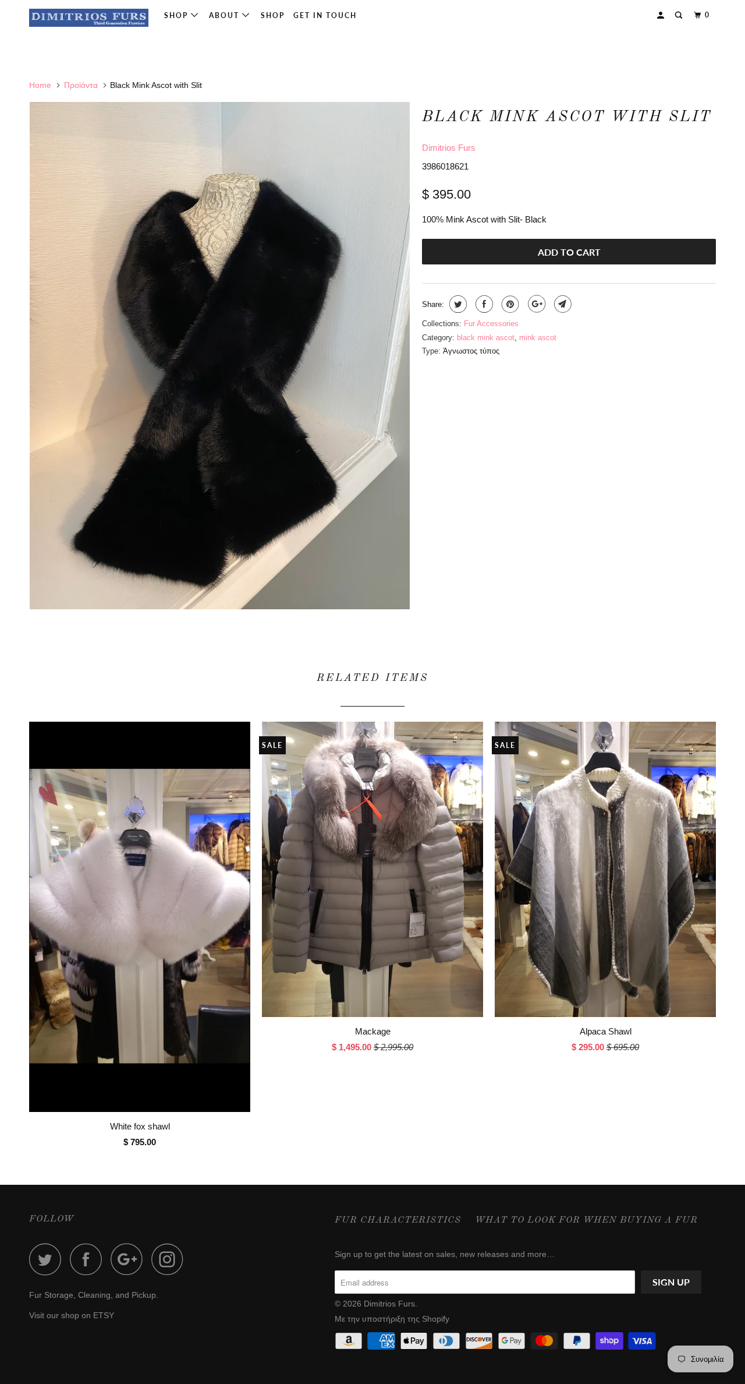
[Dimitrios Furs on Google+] (130, 1259)
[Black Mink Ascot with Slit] (219, 355)
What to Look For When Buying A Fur (586, 1220)
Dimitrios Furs (449, 148)
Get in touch (325, 15)
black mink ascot (486, 337)
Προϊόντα (81, 85)
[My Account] (662, 15)
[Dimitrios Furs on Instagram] (170, 1259)
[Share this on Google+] (535, 304)
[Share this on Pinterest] (509, 304)
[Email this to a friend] (561, 304)
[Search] (680, 15)
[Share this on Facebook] (483, 304)
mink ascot (537, 337)
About (225, 15)
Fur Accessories (491, 323)
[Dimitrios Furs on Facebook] (89, 1259)
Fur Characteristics (398, 1220)
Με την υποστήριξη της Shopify (392, 1318)
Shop (177, 15)
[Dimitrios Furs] (88, 18)
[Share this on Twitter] (456, 304)
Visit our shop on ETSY (71, 1315)
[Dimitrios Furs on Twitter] (48, 1259)
